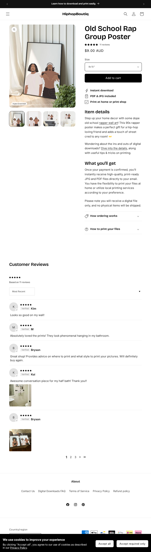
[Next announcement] (144, 4)
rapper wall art (108, 123)
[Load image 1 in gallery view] (16, 119)
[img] (25, 304)
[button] (8, 14)
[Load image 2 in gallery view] (34, 119)
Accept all (105, 543)
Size (87, 59)
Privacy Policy (18, 547)
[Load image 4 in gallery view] (68, 119)
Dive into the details (114, 148)
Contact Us (28, 491)
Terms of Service (79, 491)
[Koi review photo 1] (20, 395)
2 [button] (71, 457)
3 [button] (75, 457)
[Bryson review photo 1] (20, 440)
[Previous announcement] (7, 4)
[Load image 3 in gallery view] (51, 119)
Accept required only (132, 543)
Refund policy (121, 491)
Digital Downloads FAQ (52, 491)
